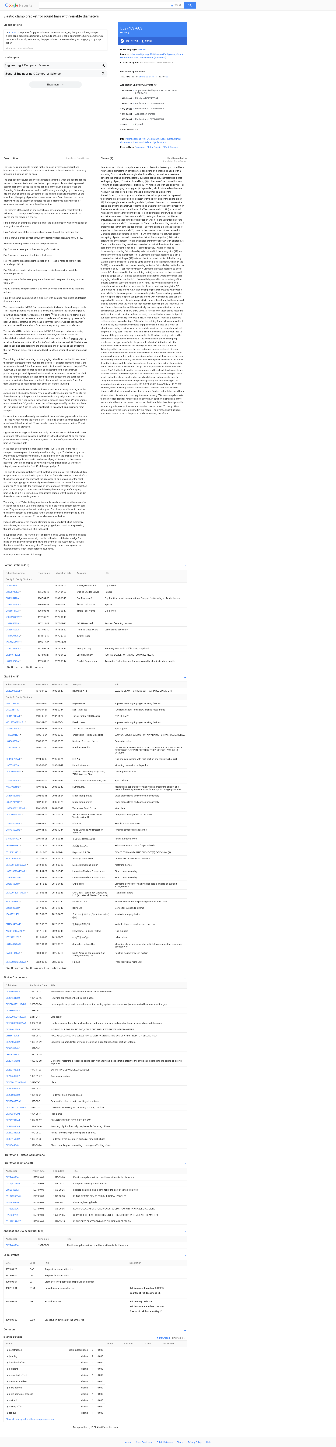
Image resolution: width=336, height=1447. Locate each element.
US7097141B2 (13, 802)
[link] (55, 38)
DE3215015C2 (13, 998)
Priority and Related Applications (149, 142)
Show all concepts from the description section (30, 1419)
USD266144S (12, 709)
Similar (148, 41)
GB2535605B (12, 883)
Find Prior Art (131, 41)
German (142, 49)
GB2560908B (12, 908)
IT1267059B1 (12, 747)
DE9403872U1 (13, 1113)
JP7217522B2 (13, 937)
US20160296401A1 (16, 871)
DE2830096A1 (13, 691)
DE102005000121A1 (16, 1023)
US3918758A (12, 648)
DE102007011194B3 (16, 1004)
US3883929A (12, 629)
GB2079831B (12, 703)
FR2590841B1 (13, 735)
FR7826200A (12, 1208)
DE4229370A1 (13, 1126)
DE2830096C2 (13, 1010)
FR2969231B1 (13, 852)
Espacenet (140, 147)
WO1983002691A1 (15, 722)
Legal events (166, 139)
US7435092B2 (13, 829)
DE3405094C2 (13, 1048)
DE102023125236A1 (16, 962)
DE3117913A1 (13, 716)
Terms (180, 1442)
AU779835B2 (12, 786)
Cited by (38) (153, 139)
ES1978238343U (14, 1196)
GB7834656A (12, 1190)
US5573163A (12, 765)
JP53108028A (13, 1202)
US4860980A (12, 741)
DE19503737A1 (13, 1101)
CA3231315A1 (13, 953)
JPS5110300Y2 (13, 617)
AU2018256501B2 (15, 931)
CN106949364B (14, 924)
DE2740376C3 (13, 991)
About (128, 1442)
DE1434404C (12, 1145)
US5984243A (12, 780)
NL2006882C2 (13, 858)
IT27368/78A (12, 1215)
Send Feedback (144, 1442)
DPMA (166, 147)
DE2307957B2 (13, 1069)
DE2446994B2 (13, 1076)
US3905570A (12, 623)
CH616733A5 (12, 1054)
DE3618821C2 (13, 1088)
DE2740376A (12, 1177)
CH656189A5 (12, 1035)
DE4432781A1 (13, 759)
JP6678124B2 (12, 914)
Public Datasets (165, 1442)
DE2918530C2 (13, 1042)
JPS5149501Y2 (13, 642)
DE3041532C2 (13, 1139)
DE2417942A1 (13, 1120)
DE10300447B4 (14, 814)
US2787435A (12, 592)
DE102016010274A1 (16, 1082)
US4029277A (12, 661)
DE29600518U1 (14, 771)
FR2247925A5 (13, 636)
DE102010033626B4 (16, 1107)
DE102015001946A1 (16, 892)
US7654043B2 (13, 823)
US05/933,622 (13, 1183)
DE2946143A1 (13, 1029)
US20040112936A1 (16, 808)
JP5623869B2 (13, 845)
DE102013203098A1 (16, 865)
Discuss (174, 147)
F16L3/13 (14, 32)
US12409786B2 (13, 944)
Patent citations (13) (135, 139)
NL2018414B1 (13, 901)
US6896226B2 (13, 795)
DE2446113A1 (13, 655)
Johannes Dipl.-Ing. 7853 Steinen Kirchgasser (152, 54)
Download (164, 1338)
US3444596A (12, 604)
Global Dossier (154, 147)
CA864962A (12, 585)
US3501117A (12, 610)
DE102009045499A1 (16, 1016)
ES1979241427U (14, 1221)
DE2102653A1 (13, 1132)
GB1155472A (12, 598)
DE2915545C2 (13, 1061)
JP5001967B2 (13, 838)
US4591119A (12, 728)
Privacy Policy (195, 1442)
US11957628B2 (13, 877)
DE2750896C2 (13, 1095)
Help (208, 1442)
